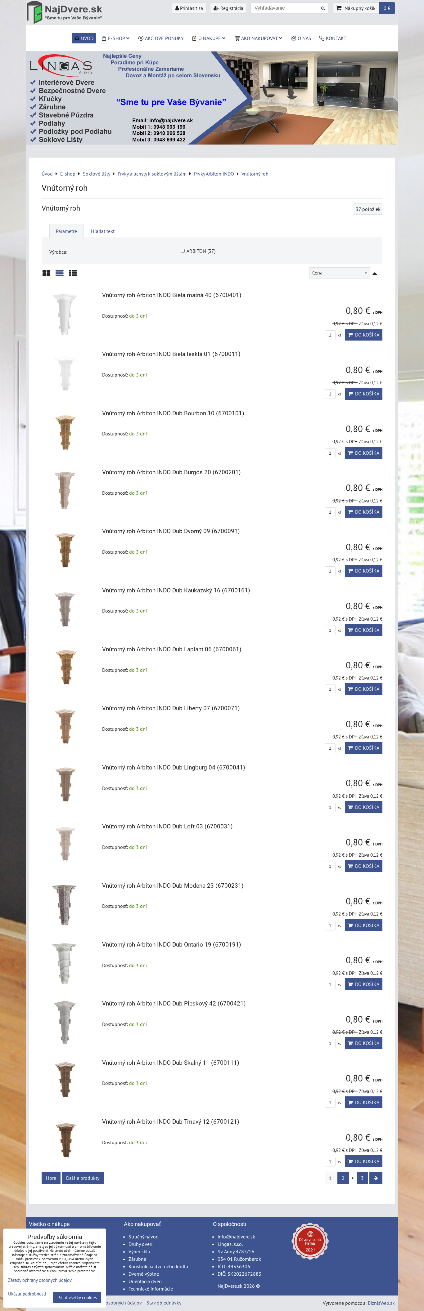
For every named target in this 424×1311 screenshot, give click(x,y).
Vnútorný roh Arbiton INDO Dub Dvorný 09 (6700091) (171, 531)
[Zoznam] (59, 275)
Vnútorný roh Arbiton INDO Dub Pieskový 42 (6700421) (174, 1003)
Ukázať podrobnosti (27, 1294)
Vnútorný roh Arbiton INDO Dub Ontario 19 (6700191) (171, 944)
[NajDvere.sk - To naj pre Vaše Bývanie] (212, 143)
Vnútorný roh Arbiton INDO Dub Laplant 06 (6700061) (171, 649)
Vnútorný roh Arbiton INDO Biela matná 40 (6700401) (171, 295)
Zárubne (137, 1259)
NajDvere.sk (230, 1286)
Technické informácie (151, 1289)
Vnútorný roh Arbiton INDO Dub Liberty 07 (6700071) (171, 708)
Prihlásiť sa (191, 8)
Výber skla (139, 1251)
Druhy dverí (140, 1244)
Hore (51, 1178)
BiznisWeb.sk (381, 1303)
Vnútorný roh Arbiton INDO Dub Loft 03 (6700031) (167, 826)
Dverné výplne (144, 1274)
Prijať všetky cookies (77, 1297)
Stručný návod (144, 1236)
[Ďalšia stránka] (375, 1178)
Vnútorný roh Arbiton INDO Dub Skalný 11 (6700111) (170, 1062)
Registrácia (231, 8)
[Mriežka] (46, 275)
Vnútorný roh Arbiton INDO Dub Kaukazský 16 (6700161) (176, 590)
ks (338, 335)
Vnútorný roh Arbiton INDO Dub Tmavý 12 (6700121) (170, 1121)
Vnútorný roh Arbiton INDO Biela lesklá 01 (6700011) (171, 354)
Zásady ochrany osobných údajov (107, 1303)
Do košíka (366, 335)
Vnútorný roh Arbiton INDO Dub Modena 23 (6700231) (173, 885)
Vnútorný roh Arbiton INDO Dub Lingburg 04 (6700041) (173, 767)
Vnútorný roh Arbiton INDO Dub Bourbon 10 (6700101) (173, 413)
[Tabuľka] (73, 275)
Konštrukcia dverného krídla (158, 1266)
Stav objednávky (164, 1303)
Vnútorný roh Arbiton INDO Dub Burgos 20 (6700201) (171, 472)
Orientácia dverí (145, 1281)
